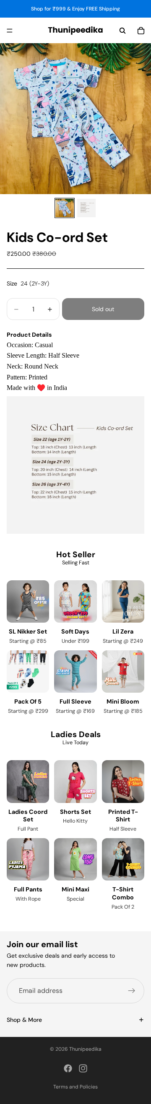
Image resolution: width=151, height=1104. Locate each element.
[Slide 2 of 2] (86, 208)
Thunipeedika (85, 1049)
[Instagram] (83, 1068)
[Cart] (141, 30)
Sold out (103, 309)
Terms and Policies (75, 1086)
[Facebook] (68, 1068)
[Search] (122, 30)
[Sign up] (132, 990)
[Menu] (9, 30)
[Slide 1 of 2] (64, 208)
